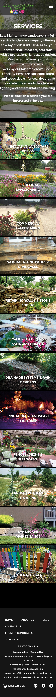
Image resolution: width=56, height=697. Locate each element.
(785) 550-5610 (16, 685)
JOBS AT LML (13, 639)
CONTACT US (13, 626)
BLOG (46, 619)
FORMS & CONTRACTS (19, 633)
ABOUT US (27, 619)
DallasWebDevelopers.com (18, 656)
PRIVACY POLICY (28, 646)
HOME (9, 619)
